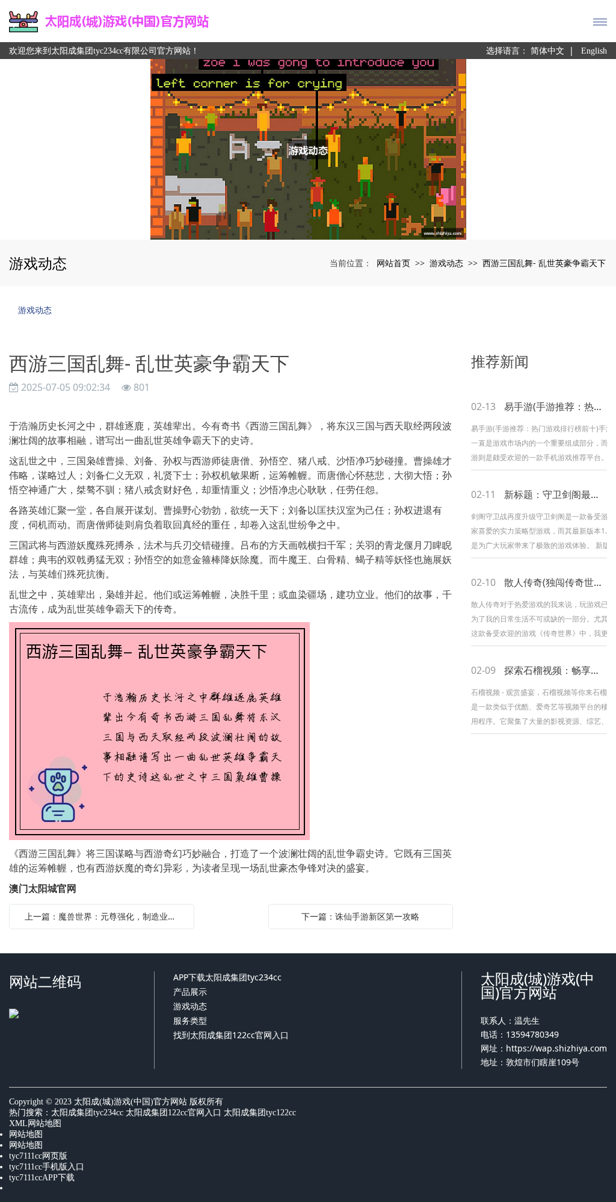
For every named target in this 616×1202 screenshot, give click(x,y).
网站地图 (26, 1134)
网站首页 (393, 263)
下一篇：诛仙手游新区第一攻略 (360, 916)
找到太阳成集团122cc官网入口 (231, 1035)
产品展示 (190, 991)
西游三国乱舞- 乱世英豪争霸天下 (544, 263)
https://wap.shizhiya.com (556, 1048)
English (594, 50)
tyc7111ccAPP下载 (42, 1177)
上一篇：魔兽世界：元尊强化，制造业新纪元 (105, 916)
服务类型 (190, 1020)
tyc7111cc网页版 (38, 1155)
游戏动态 (446, 263)
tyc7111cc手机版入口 (46, 1166)
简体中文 (547, 50)
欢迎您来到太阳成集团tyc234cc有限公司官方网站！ (104, 50)
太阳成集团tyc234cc (87, 1112)
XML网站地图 (35, 1123)
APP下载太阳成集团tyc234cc (227, 977)
